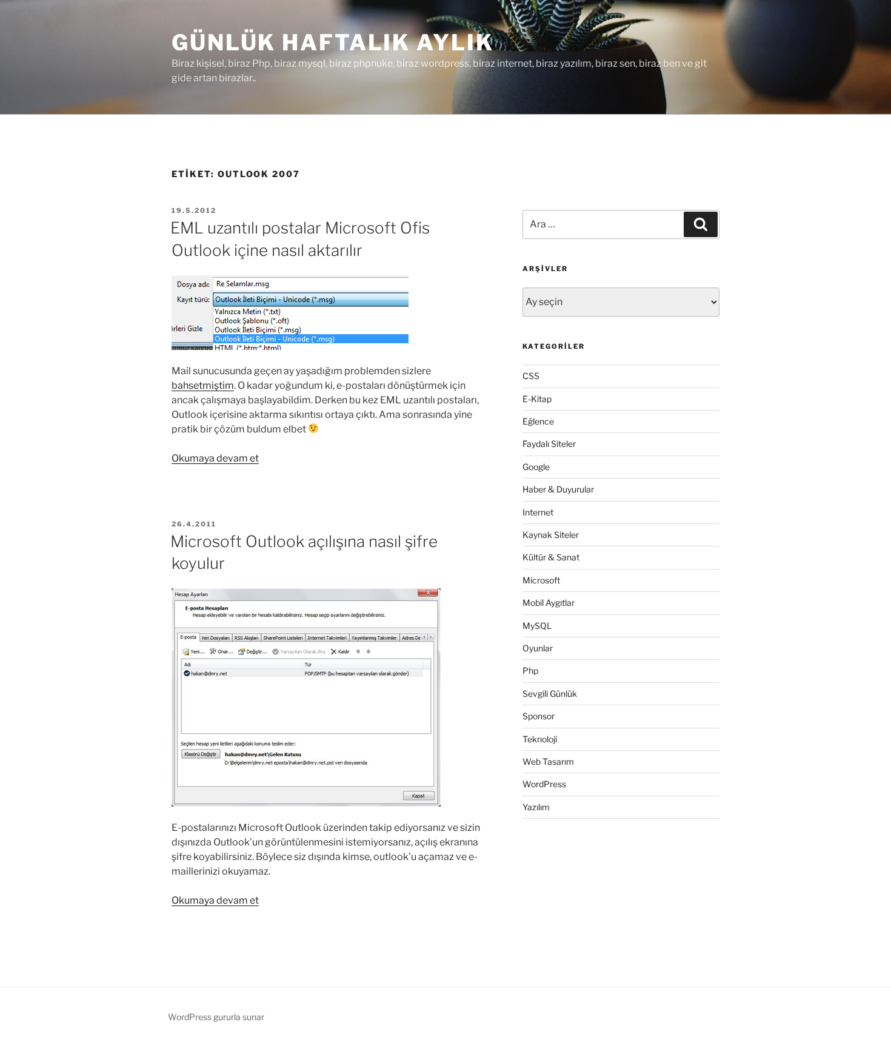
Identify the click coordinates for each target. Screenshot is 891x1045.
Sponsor (538, 716)
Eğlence (538, 421)
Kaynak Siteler (550, 534)
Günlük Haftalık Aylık (332, 42)
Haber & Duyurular (558, 489)
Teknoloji (539, 739)
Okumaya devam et (215, 458)
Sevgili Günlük (549, 693)
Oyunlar (537, 648)
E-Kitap (537, 399)
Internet (537, 512)
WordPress (544, 784)
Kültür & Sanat (550, 557)
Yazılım (536, 807)
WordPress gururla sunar (216, 1017)
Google (536, 467)
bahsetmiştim (203, 385)
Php (530, 670)
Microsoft (541, 580)
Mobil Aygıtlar (548, 602)
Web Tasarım (548, 761)
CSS (530, 376)
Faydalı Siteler (549, 443)
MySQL (537, 625)
